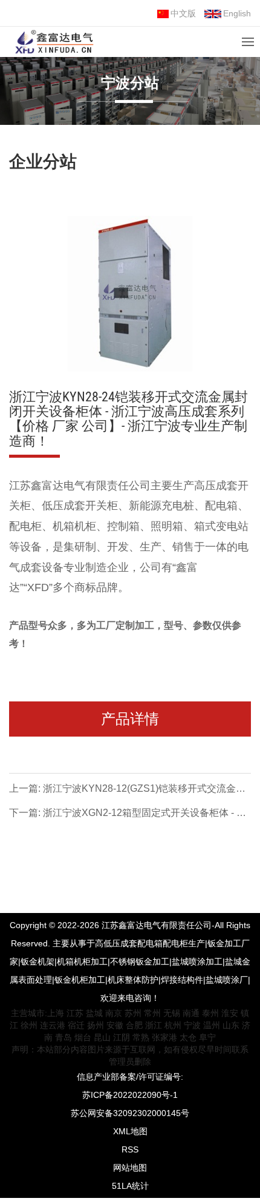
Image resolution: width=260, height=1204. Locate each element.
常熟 (140, 1037)
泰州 (210, 1013)
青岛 (63, 1037)
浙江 (153, 1025)
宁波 (192, 1025)
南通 (191, 1013)
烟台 (82, 1037)
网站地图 (130, 1167)
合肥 (134, 1025)
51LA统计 (130, 1186)
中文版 (183, 13)
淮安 (229, 1013)
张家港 (164, 1037)
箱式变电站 (221, 526)
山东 (231, 1025)
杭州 (172, 1025)
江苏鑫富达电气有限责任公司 (80, 486)
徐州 (29, 1025)
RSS (130, 1149)
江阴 (121, 1037)
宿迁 (76, 1025)
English (237, 13)
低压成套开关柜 (80, 506)
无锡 (171, 1013)
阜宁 (207, 1037)
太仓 (188, 1037)
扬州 (95, 1025)
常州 (152, 1013)
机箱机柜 (74, 526)
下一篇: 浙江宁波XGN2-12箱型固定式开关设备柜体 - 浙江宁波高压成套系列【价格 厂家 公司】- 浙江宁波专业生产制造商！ (127, 815)
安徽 (114, 1025)
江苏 (75, 1013)
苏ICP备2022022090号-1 (130, 1095)
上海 (55, 1013)
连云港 (52, 1025)
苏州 (133, 1013)
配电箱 (221, 506)
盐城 (94, 1013)
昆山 (102, 1037)
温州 (211, 1025)
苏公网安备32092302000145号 (130, 1113)
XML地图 (130, 1131)
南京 (113, 1013)
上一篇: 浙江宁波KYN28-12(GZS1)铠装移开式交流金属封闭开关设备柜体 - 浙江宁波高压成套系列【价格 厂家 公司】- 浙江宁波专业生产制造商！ (127, 790)
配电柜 (25, 526)
